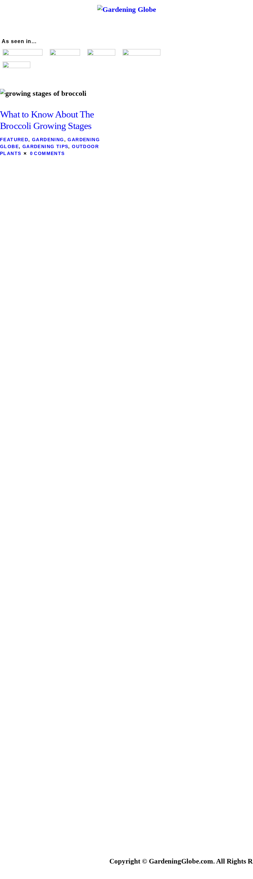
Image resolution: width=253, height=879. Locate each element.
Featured (14, 139)
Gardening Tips (45, 146)
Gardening (48, 139)
